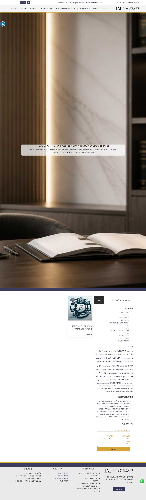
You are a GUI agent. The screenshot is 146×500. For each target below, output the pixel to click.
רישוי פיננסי (47, 9)
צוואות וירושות (123, 341)
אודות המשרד (63, 473)
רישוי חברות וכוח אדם (90, 9)
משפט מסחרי (124, 336)
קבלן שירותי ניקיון (121, 386)
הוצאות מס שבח (127, 354)
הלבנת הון (125, 320)
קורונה (130, 388)
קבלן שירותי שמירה (111, 386)
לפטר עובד (107, 361)
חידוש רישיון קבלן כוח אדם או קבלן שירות (114, 401)
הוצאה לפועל (124, 318)
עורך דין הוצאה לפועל (114, 373)
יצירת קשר (64, 481)
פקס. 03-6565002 (83, 2)
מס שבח (115, 365)
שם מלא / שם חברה (122, 431)
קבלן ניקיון (97, 383)
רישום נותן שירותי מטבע (111, 388)
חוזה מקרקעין (114, 358)
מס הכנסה (123, 366)
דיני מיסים (125, 313)
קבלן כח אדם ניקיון (104, 383)
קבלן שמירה (103, 386)
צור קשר (14, 9)
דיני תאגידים (113, 351)
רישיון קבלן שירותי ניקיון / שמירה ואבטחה (114, 409)
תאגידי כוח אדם (114, 391)
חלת (124, 361)
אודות (23, 9)
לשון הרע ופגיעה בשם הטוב (119, 330)
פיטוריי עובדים (123, 379)
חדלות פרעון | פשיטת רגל (119, 323)
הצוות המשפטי (62, 476)
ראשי (104, 9)
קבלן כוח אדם (125, 383)
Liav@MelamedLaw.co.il (65, 2)
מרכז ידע (33, 9)
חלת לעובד (117, 361)
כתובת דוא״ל (125, 436)
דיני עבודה (125, 315)
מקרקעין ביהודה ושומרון (123, 369)
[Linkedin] (24, 2)
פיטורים (113, 379)
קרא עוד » (89, 334)
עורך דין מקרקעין (105, 376)
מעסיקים (109, 366)
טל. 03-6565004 (97, 2)
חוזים (127, 325)
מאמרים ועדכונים (61, 478)
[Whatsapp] (21, 2)
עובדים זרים (126, 373)
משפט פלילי (124, 338)
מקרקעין (126, 333)
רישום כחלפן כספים (122, 388)
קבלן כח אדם (115, 382)
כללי (127, 328)
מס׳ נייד (110, 436)
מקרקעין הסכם (106, 369)
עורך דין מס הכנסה (119, 377)
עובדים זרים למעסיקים (66, 9)
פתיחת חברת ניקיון (104, 380)
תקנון (107, 391)
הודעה (128, 441)
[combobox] (119, 300)
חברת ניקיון (126, 358)
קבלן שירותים (129, 386)
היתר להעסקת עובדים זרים (112, 354)
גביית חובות (130, 351)
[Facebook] (28, 2)
